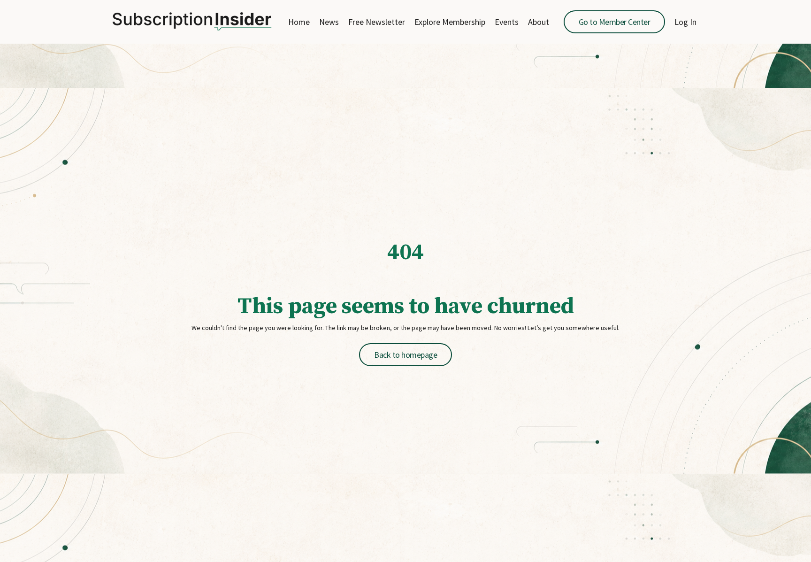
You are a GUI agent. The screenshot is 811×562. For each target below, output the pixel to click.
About (538, 22)
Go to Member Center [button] (614, 21)
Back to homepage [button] (405, 354)
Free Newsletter (376, 22)
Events (507, 22)
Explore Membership (449, 22)
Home (299, 22)
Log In (685, 21)
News (329, 22)
